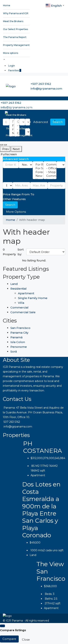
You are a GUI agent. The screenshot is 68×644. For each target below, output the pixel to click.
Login (11, 65)
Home (6, 5)
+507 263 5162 (41, 84)
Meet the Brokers (13, 21)
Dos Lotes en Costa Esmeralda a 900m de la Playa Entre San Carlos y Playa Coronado (41, 510)
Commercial (19, 307)
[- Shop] (50, 172)
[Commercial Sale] (50, 176)
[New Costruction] (38, 176)
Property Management (16, 45)
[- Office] (50, 168)
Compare (9, 639)
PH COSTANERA (42, 447)
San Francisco (20, 328)
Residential (18, 288)
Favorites (14, 70)
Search (10, 204)
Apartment (26, 293)
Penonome (18, 347)
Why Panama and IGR (15, 13)
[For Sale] (38, 168)
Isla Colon (17, 342)
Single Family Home (32, 298)
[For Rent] (38, 164)
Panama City (19, 332)
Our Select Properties (15, 29)
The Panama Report (14, 37)
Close (26, 639)
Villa (21, 303)
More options (10, 53)
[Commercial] (50, 164)
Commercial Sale (23, 312)
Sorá (13, 351)
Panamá (16, 337)
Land (14, 284)
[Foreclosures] (38, 172)
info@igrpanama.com (46, 88)
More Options (16, 211)
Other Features (14, 199)
